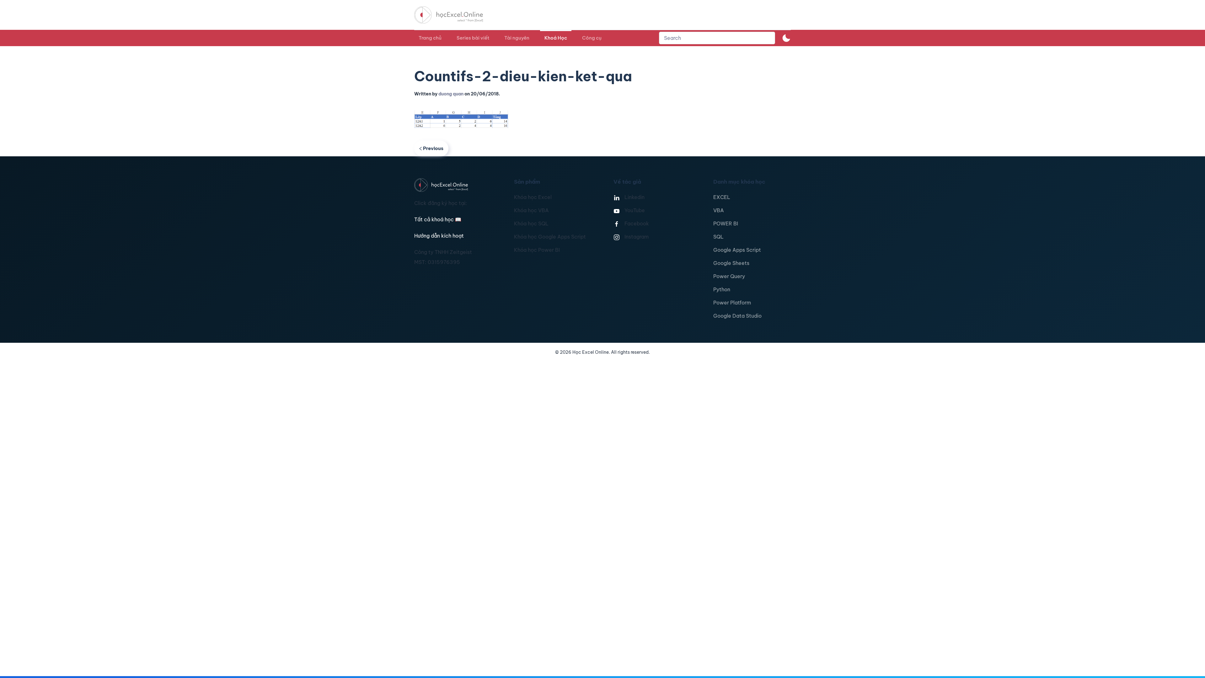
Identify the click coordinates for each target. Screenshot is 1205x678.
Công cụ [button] (592, 38)
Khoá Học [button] (555, 38)
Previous (433, 148)
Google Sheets (731, 263)
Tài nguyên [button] (516, 38)
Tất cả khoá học (437, 219)
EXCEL (721, 197)
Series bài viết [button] (473, 38)
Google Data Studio (737, 316)
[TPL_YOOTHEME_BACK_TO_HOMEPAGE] (454, 15)
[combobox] (717, 38)
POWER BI (725, 223)
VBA (718, 210)
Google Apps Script (737, 250)
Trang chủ (430, 38)
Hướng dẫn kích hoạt (439, 236)
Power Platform (732, 302)
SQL (718, 237)
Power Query (729, 276)
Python (721, 289)
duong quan (450, 94)
